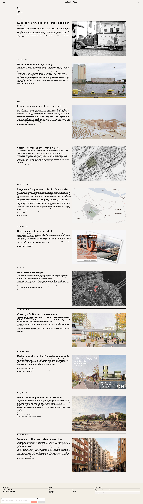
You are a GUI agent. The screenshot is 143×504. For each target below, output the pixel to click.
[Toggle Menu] (4, 2)
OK (34, 502)
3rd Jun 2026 (20, 226)
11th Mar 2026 (21, 434)
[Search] (139, 2)
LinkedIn (51, 492)
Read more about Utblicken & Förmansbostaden (30, 416)
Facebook (51, 491)
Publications (20, 12)
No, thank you (41, 501)
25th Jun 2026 (20, 143)
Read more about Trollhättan (25, 371)
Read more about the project (25, 289)
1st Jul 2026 (20, 101)
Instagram (51, 489)
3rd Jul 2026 (20, 59)
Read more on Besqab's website (26, 165)
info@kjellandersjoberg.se (9, 491)
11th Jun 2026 (20, 184)
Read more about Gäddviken (25, 414)
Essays (19, 14)
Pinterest (74, 491)
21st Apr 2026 (21, 309)
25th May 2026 (21, 268)
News (18, 8)
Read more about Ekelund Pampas (27, 124)
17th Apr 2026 (21, 393)
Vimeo (73, 489)
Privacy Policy (16, 501)
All (17, 7)
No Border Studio (130, 1)
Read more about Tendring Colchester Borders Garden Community (34, 370)
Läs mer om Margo (23, 215)
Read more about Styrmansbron (26, 245)
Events (18, 10)
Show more (20, 331)
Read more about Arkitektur (25, 246)
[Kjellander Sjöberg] (71, 2)
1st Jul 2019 (20, 18)
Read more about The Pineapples (26, 368)
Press (18, 11)
